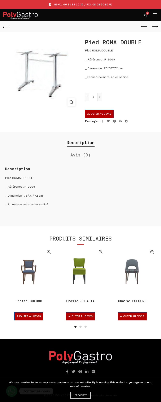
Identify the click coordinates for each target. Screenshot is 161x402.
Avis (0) (80, 154)
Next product (154, 26)
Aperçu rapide (49, 252)
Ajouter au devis (99, 113)
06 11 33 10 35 (73, 4)
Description (81, 142)
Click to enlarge (71, 102)
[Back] (6, 26)
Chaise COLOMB (29, 301)
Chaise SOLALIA (80, 301)
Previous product (144, 26)
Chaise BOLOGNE (132, 301)
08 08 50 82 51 (102, 4)
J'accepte (80, 395)
